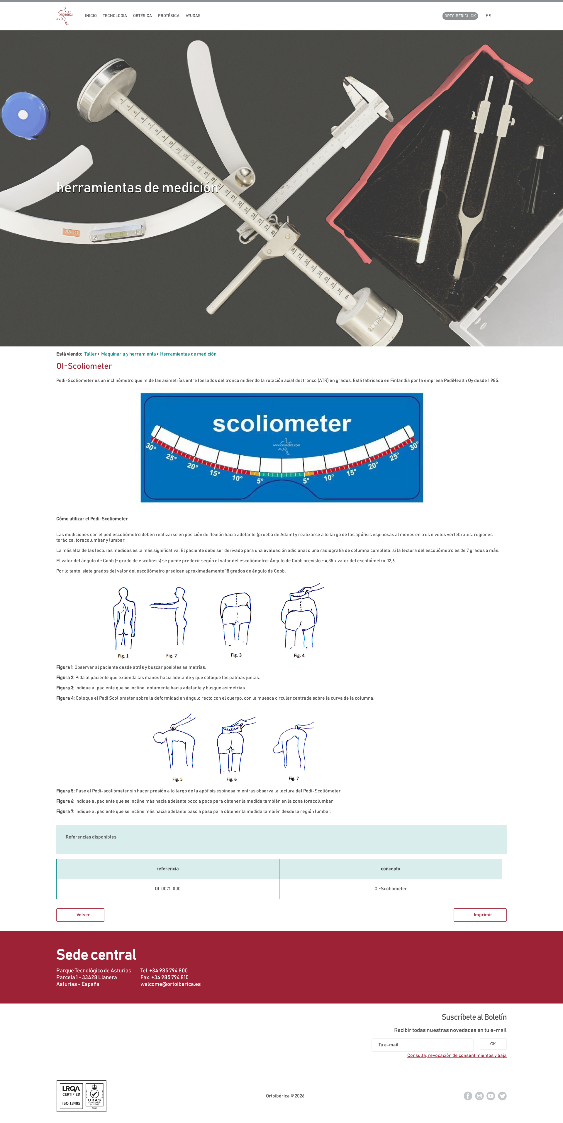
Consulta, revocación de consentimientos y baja (457, 1055)
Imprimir (483, 914)
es (489, 16)
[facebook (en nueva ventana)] (468, 1095)
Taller (90, 354)
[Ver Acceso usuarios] (504, 16)
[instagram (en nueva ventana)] (479, 1095)
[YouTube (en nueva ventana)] (490, 1095)
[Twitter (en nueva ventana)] (502, 1095)
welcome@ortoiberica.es (170, 984)
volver (83, 914)
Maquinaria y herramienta (128, 354)
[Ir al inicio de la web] (64, 23)
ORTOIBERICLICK (460, 16)
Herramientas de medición (188, 354)
